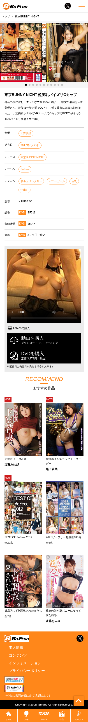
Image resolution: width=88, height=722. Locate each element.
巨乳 (74, 181)
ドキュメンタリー (31, 181)
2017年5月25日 (30, 145)
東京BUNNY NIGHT (33, 157)
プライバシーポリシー (27, 671)
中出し (25, 189)
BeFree (25, 169)
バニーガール (57, 181)
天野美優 (26, 133)
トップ (6, 16)
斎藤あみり (53, 620)
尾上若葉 (52, 469)
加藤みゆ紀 (12, 464)
